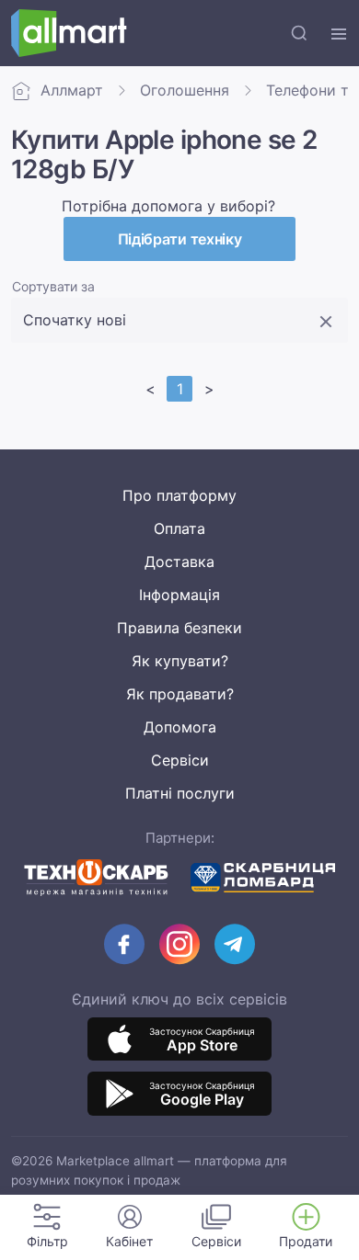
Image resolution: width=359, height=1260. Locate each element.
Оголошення (184, 90)
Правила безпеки (179, 628)
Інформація (179, 594)
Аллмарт (72, 90)
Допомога (180, 727)
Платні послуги (180, 793)
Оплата (179, 528)
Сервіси (180, 760)
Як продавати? (180, 694)
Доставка (179, 561)
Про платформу (179, 495)
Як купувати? (180, 661)
